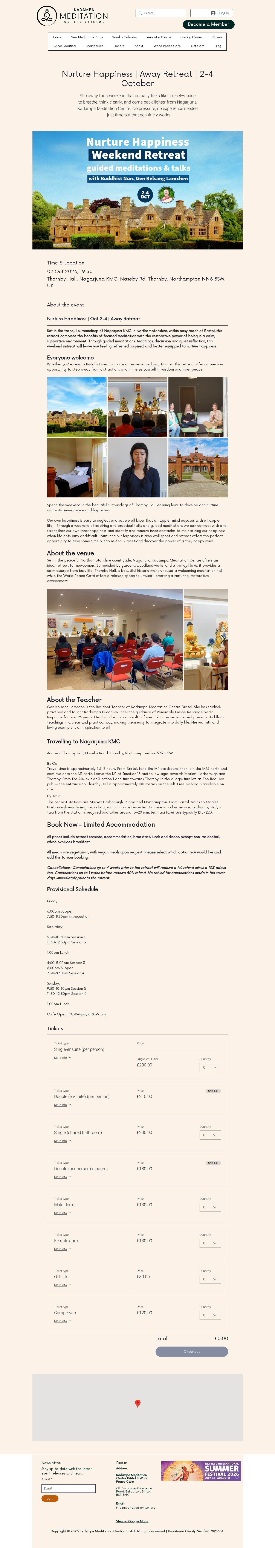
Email (46, 1479)
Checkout (192, 1352)
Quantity (205, 1059)
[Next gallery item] (223, 639)
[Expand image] (77, 407)
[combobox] (210, 1067)
